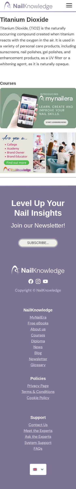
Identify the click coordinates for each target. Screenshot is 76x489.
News (38, 347)
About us (38, 329)
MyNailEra (38, 317)
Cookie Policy (38, 397)
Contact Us (38, 424)
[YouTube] (45, 281)
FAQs (38, 448)
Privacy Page (38, 385)
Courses (38, 335)
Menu (69, 5)
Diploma (38, 341)
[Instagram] (38, 281)
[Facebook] (30, 281)
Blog (38, 352)
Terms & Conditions (38, 391)
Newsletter (38, 359)
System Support (38, 442)
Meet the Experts (38, 430)
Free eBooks (38, 323)
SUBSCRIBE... (38, 243)
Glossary (38, 364)
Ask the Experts (38, 436)
